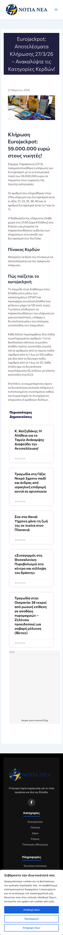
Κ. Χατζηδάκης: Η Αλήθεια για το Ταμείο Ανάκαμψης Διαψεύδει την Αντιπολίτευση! (29, 439)
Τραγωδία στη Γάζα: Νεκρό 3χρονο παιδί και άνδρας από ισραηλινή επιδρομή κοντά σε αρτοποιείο (31, 482)
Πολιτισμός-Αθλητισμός (35, 844)
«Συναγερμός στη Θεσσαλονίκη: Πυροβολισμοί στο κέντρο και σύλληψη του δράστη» (30, 564)
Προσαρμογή (31, 918)
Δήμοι (35, 833)
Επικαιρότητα (35, 822)
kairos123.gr (42, 720)
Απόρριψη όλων (31, 927)
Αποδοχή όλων (31, 909)
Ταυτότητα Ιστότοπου (35, 866)
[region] (31, 902)
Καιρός (25, 720)
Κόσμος (35, 839)
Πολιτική (35, 827)
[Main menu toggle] (56, 9)
